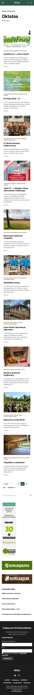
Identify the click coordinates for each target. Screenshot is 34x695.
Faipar (18, 278)
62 (18, 484)
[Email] (18, 675)
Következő (11, 487)
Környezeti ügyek (17, 50)
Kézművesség (23, 278)
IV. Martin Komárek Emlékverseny (12, 144)
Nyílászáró (7, 279)
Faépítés (6, 457)
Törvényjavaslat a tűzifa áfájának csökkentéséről (16, 614)
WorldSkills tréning (12, 283)
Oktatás (25, 50)
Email (3, 647)
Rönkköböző (7, 682)
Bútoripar (6, 278)
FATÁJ (17, 2)
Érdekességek (7, 138)
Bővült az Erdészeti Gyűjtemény (12, 374)
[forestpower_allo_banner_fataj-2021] (9, 529)
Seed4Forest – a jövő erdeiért (16, 54)
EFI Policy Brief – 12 (12, 99)
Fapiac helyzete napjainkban (10, 598)
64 (26, 484)
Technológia (11, 140)
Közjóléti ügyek (8, 324)
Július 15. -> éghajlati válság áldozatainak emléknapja (16, 189)
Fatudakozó (15, 680)
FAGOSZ (7, 680)
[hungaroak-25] (17, 579)
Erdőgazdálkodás (8, 50)
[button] (3, 3)
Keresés (30, 495)
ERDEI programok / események (11, 593)
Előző (6, 484)
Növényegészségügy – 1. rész (11, 609)
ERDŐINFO (24, 680)
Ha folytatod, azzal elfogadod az (14, 654)
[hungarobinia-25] (17, 565)
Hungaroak (27, 682)
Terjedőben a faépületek (14, 462)
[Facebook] (15, 675)
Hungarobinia (17, 682)
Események (23, 138)
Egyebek (6, 94)
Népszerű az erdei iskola (14, 420)
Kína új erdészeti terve (8, 604)
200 (4, 487)
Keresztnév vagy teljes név (9, 641)
